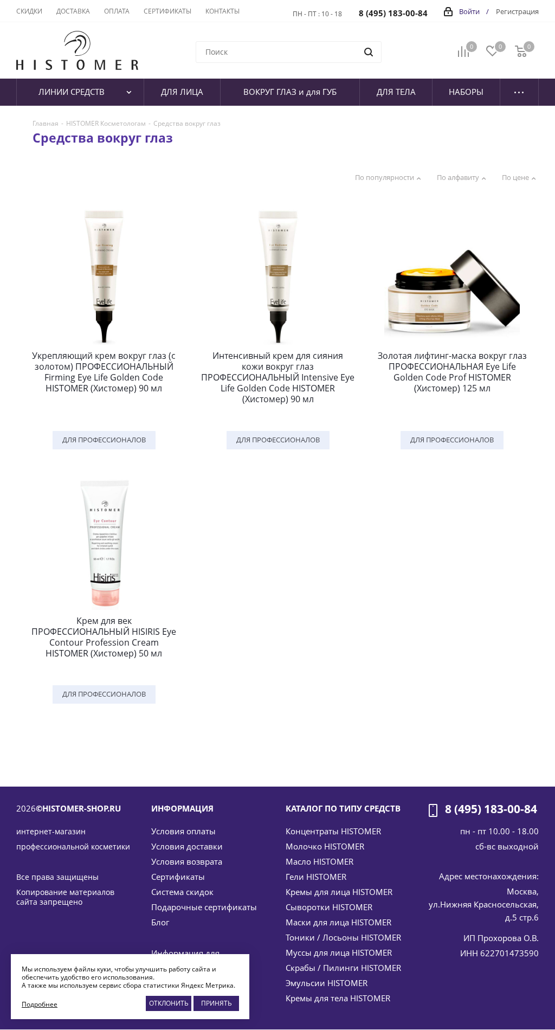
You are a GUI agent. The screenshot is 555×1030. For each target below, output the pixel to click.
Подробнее (39, 1004)
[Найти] (369, 52)
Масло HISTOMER (319, 861)
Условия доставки (187, 846)
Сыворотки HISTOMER (329, 907)
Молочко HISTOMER (325, 846)
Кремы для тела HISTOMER (338, 998)
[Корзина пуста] (521, 50)
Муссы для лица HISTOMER (339, 952)
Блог (160, 922)
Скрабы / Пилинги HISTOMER (343, 967)
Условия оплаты (183, 831)
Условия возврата (186, 861)
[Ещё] (519, 92)
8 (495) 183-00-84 (393, 13)
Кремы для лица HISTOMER (339, 891)
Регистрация (517, 11)
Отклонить (169, 1003)
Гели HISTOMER (316, 876)
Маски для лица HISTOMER (338, 922)
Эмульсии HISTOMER (326, 982)
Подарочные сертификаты (204, 907)
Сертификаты (178, 876)
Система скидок (182, 891)
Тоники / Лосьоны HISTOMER (343, 937)
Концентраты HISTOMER (333, 831)
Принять (216, 1003)
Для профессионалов (104, 440)
